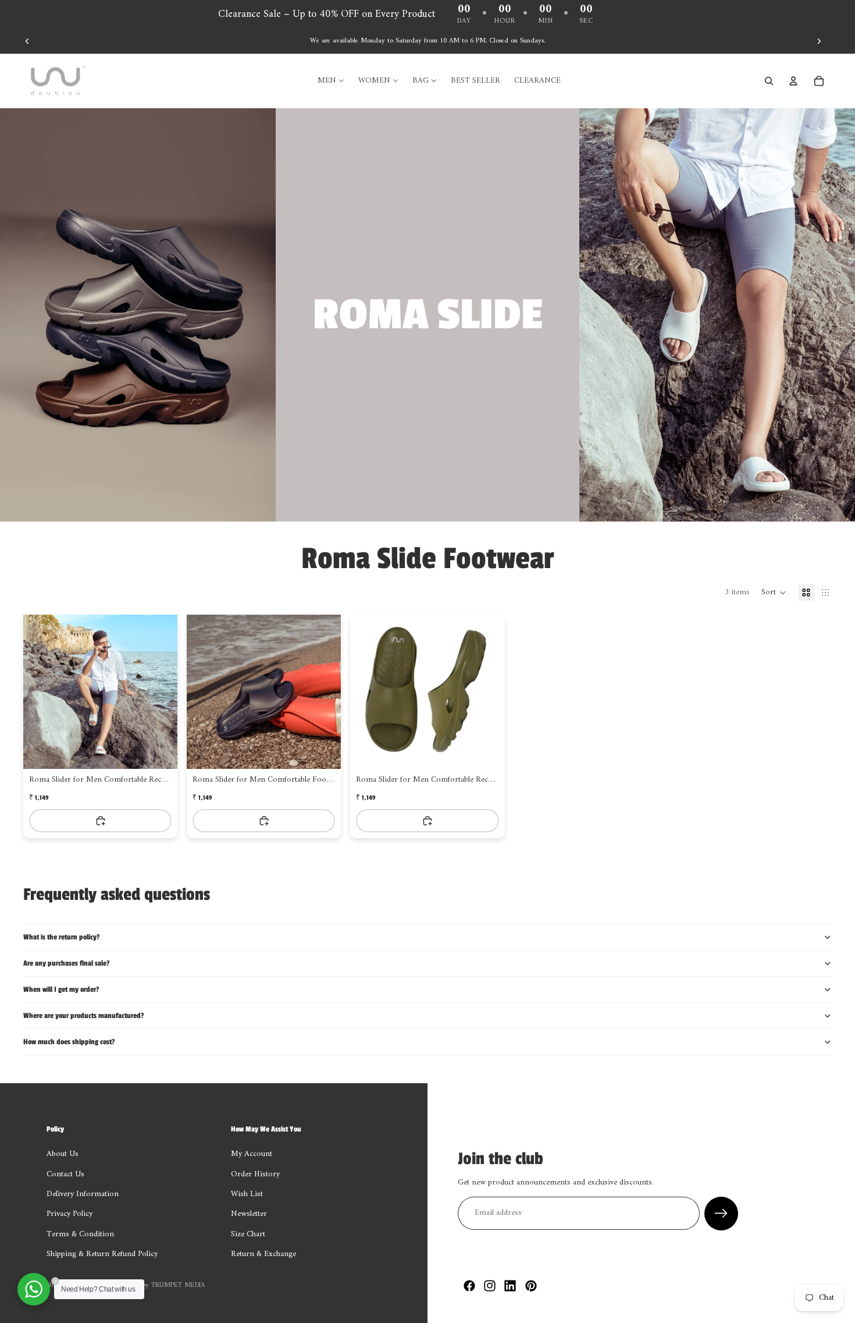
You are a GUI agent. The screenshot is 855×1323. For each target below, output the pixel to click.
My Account (251, 1154)
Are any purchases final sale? (66, 963)
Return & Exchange (263, 1254)
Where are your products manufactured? (83, 1015)
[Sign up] (721, 1213)
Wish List (247, 1194)
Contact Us (65, 1174)
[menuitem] (330, 81)
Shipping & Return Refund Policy (102, 1254)
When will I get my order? (61, 989)
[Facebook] (469, 1286)
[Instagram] (490, 1286)
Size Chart (248, 1234)
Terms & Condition (80, 1234)
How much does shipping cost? (69, 1042)
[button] (773, 592)
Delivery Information (83, 1194)
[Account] (793, 81)
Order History (255, 1174)
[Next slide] (819, 41)
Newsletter (249, 1214)
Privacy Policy (69, 1214)
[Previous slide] (27, 41)
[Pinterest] (531, 1286)
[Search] (769, 81)
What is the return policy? (61, 937)
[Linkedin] (510, 1286)
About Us (63, 1154)
